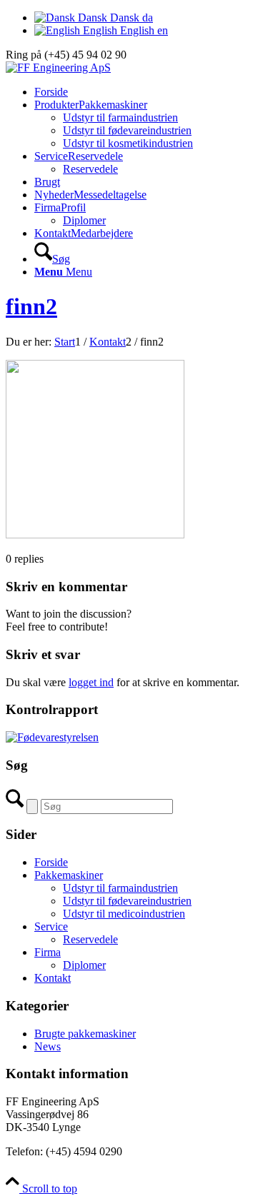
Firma (47, 952)
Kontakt (52, 978)
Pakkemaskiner (68, 875)
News (47, 1046)
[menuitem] (148, 92)
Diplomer (84, 965)
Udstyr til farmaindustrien (120, 888)
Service (51, 926)
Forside (51, 862)
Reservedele (90, 939)
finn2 (31, 306)
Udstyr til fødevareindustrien (127, 901)
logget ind (91, 682)
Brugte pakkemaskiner (85, 1033)
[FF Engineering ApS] (58, 67)
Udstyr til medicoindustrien (124, 914)
